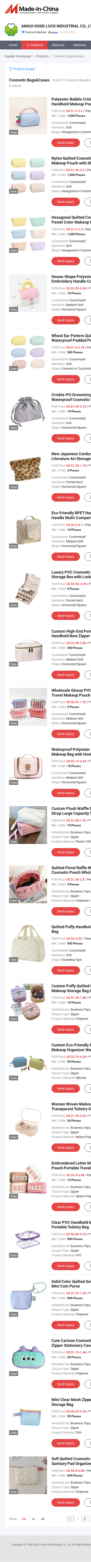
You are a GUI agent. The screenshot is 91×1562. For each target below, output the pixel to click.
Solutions (79, 45)
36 (33, 1519)
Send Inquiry (65, 143)
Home (13, 45)
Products (36, 45)
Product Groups (24, 69)
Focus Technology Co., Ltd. (56, 1544)
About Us (58, 45)
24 (24, 1519)
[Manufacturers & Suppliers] (32, 9)
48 (43, 1519)
